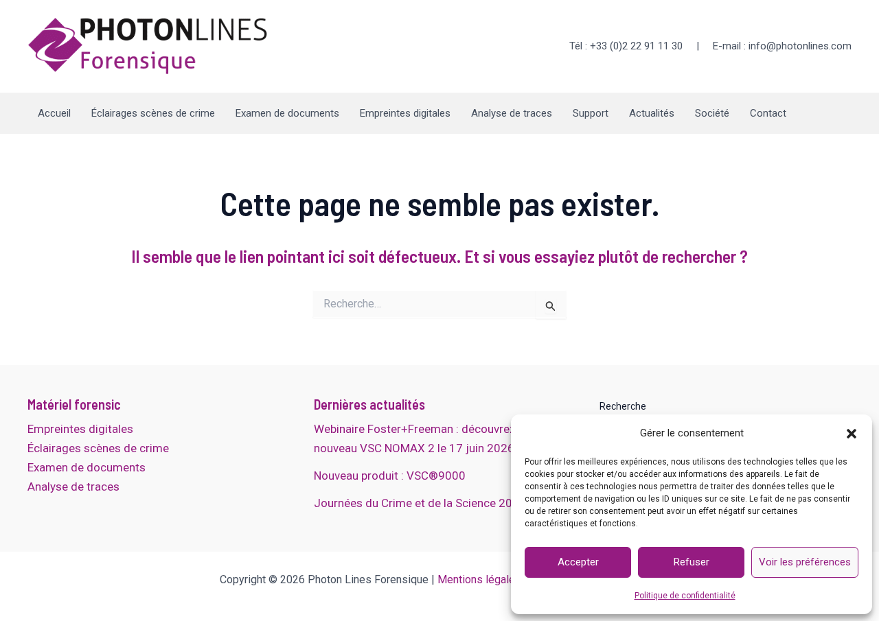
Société (712, 113)
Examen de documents (287, 113)
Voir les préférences (805, 562)
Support (590, 113)
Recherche (623, 406)
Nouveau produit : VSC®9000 (390, 475)
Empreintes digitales (405, 113)
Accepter (578, 562)
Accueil (54, 113)
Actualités (651, 113)
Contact (768, 113)
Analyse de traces (511, 113)
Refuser (691, 562)
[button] (851, 434)
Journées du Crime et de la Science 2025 (420, 503)
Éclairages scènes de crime (153, 113)
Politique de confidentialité (685, 595)
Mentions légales (479, 579)
